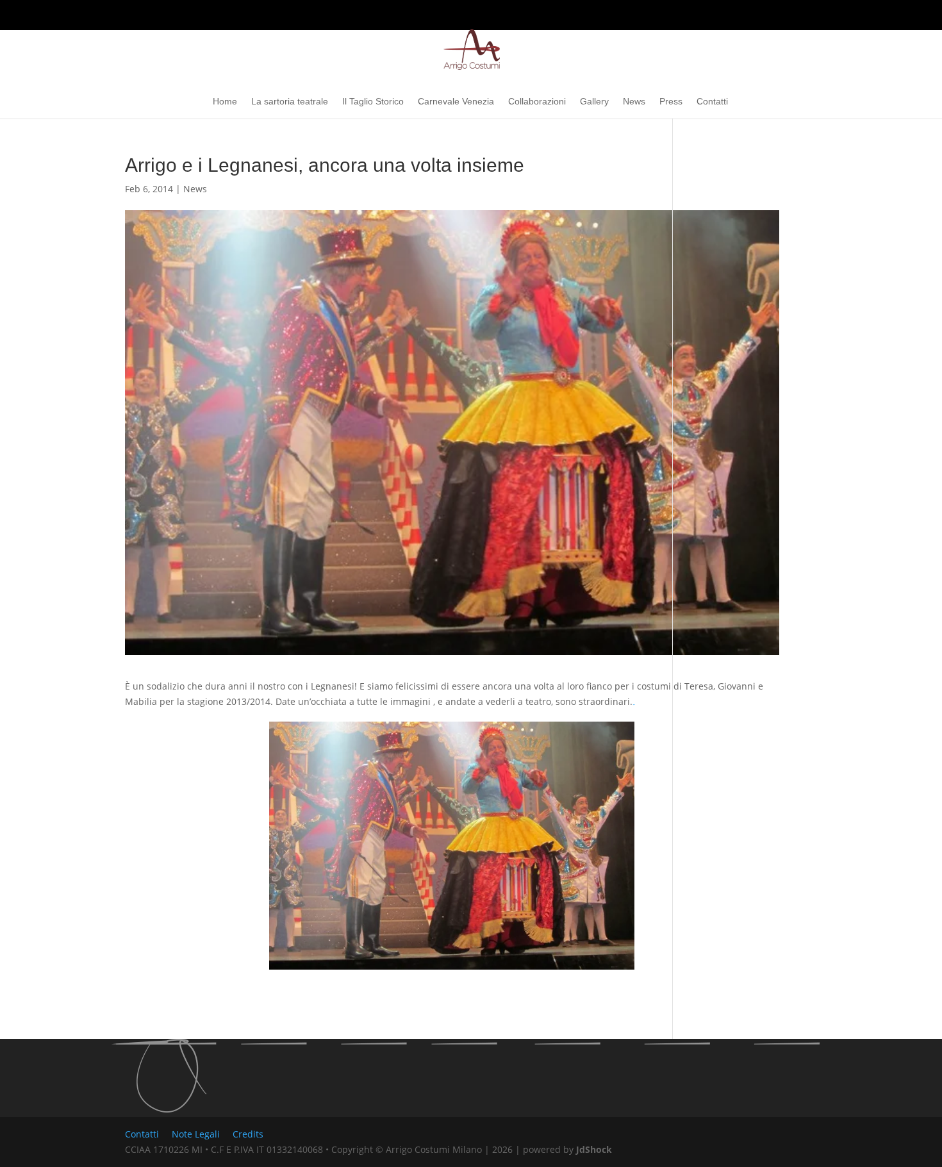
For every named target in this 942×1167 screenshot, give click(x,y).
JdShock (594, 1149)
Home (225, 101)
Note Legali (196, 1134)
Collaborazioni (537, 101)
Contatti (712, 101)
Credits (248, 1134)
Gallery (594, 101)
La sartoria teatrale (289, 101)
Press (670, 101)
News (634, 101)
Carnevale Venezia (456, 101)
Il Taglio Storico (373, 101)
